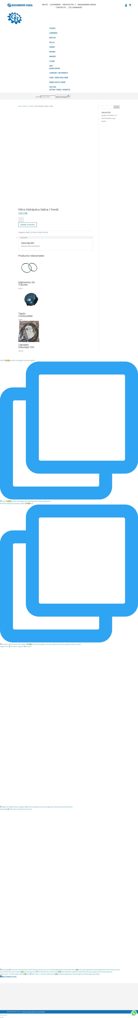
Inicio (45, 5)
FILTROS (31, 106)
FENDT (25, 106)
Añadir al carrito (27, 224)
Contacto (61, 7)
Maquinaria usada (87, 5)
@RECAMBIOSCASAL (9, 977)
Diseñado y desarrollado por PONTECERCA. (33, 1012)
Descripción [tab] (23, 237)
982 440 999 (110, 999)
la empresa (55, 5)
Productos (68, 5)
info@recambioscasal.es (113, 1001)
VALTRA (45, 232)
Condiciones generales (48, 999)
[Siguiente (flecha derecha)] (2, 1017)
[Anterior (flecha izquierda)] (1, 1017)
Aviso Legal (44, 994)
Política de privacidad (47, 996)
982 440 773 (119, 999)
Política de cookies (46, 1001)
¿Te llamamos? (75, 7)
